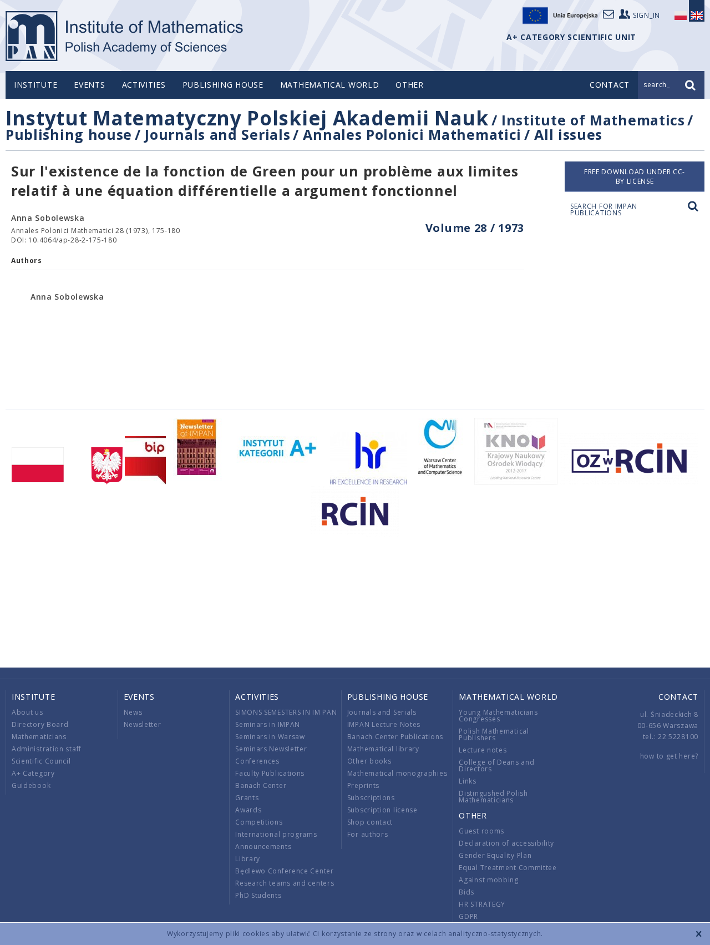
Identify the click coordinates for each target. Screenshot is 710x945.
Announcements (263, 846)
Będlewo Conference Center (284, 871)
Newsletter (142, 724)
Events (89, 84)
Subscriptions (371, 797)
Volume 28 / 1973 (474, 227)
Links (467, 781)
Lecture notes (482, 750)
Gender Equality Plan (495, 855)
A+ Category (33, 773)
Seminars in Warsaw (270, 736)
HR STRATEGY (482, 904)
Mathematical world (329, 84)
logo (125, 36)
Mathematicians (39, 736)
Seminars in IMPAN (267, 724)
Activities (144, 84)
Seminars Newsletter (271, 749)
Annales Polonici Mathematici (412, 134)
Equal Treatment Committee (508, 867)
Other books (369, 761)
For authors (367, 834)
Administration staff (47, 749)
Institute (35, 84)
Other (409, 84)
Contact (678, 696)
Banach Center (260, 785)
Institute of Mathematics (593, 119)
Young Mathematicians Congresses (498, 716)
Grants (246, 797)
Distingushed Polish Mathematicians (493, 797)
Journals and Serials (217, 134)
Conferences (257, 761)
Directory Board (40, 724)
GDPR (468, 916)
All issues (568, 134)
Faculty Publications (270, 773)
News (133, 712)
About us (27, 712)
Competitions (258, 822)
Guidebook (31, 785)
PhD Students (258, 895)
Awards (248, 810)
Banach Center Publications (395, 736)
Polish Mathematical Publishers (494, 734)
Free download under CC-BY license (634, 176)
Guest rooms (481, 831)
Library (247, 858)
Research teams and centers (284, 883)
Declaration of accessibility (506, 843)
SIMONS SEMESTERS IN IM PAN (286, 712)
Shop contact (370, 822)
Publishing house (222, 84)
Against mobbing (489, 880)
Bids (466, 892)
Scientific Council (41, 761)
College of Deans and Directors (496, 765)
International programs (276, 834)
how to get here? (669, 756)
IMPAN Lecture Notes (383, 724)
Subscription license (382, 810)
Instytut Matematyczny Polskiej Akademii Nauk (247, 118)
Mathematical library (383, 749)
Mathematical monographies (397, 773)
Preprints (363, 785)
